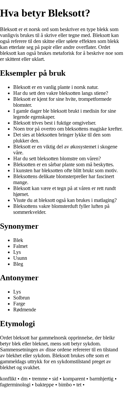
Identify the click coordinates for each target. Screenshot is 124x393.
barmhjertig (101, 378)
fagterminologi (15, 384)
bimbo (65, 384)
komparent (74, 378)
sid (55, 378)
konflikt (8, 378)
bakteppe (44, 384)
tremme (40, 378)
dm (24, 378)
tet (78, 384)
